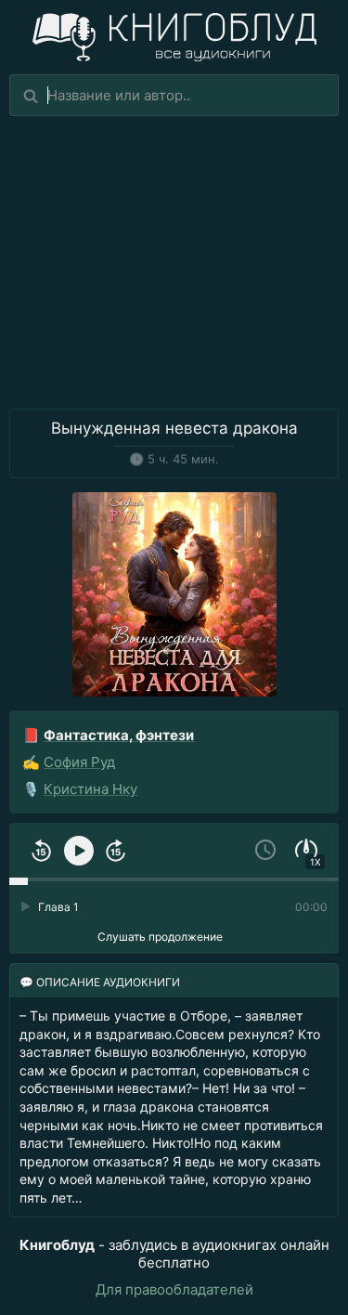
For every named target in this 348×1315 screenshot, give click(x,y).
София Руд (79, 762)
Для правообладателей (174, 1289)
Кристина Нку (90, 789)
